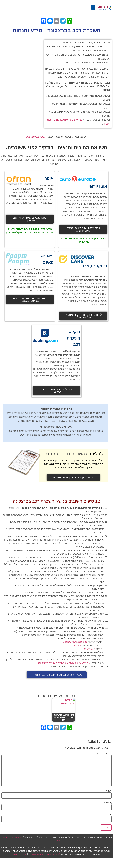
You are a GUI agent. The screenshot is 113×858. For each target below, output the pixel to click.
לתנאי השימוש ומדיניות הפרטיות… (44, 854)
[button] (93, 7)
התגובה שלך (104, 753)
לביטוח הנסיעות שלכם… (75, 642)
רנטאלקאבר (90, 649)
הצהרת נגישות (20, 854)
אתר (109, 814)
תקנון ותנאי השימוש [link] (35, 136)
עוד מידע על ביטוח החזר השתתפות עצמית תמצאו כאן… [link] (62, 663)
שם (109, 791)
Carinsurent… (75, 645)
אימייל (108, 803)
